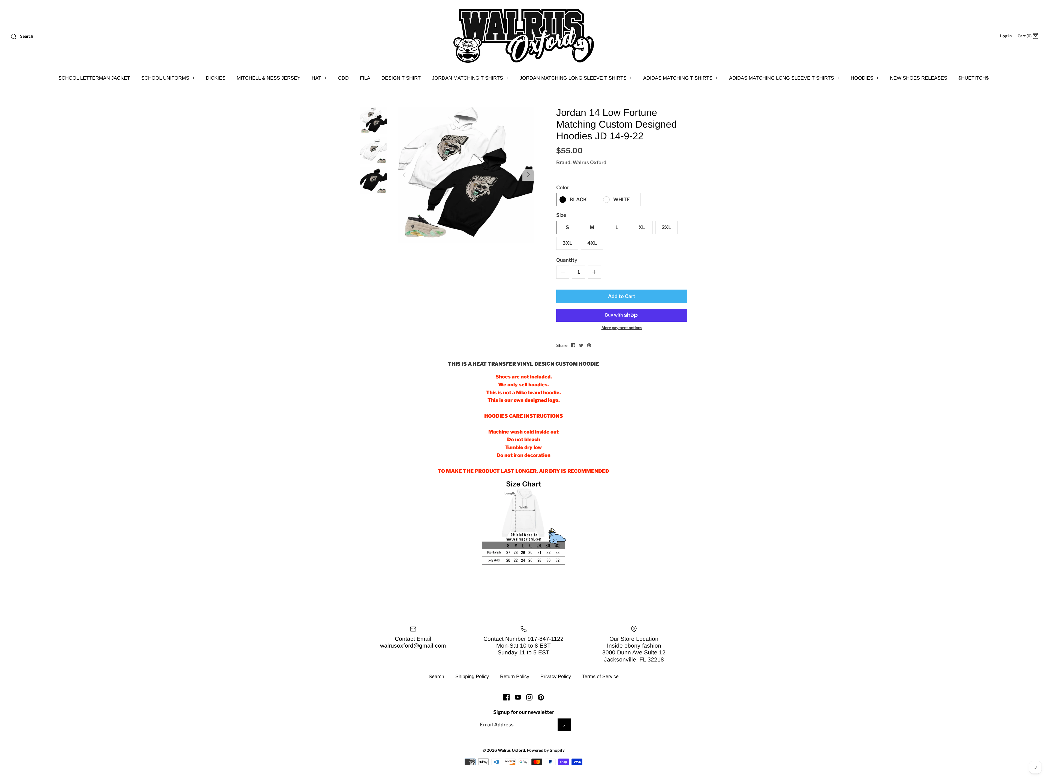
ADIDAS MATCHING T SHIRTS (680, 78)
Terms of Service (600, 676)
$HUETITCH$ (973, 78)
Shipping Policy (472, 676)
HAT (319, 78)
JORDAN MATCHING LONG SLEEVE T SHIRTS (576, 78)
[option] (466, 175)
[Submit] (564, 724)
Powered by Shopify (546, 750)
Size (561, 215)
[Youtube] (518, 697)
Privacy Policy (555, 676)
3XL (567, 243)
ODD (343, 78)
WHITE (621, 199)
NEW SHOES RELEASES (918, 78)
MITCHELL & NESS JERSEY (268, 78)
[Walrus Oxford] (523, 36)
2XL (666, 227)
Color (562, 187)
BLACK (578, 199)
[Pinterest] (541, 697)
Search (436, 676)
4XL (592, 243)
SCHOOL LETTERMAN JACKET (94, 78)
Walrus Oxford (589, 162)
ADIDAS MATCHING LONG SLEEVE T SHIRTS (784, 78)
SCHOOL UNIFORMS (168, 78)
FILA (365, 78)
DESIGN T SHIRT (401, 78)
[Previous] (404, 175)
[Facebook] (506, 697)
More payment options (621, 328)
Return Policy (514, 676)
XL (642, 227)
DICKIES (215, 78)
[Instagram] (529, 697)
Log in (1006, 36)
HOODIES (865, 78)
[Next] (528, 175)
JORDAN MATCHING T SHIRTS (470, 78)
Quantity (566, 260)
